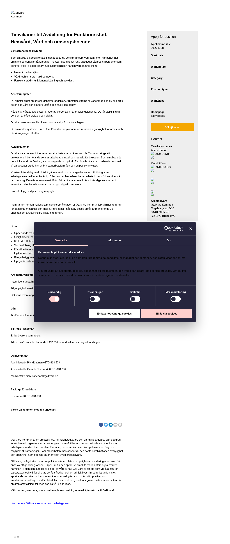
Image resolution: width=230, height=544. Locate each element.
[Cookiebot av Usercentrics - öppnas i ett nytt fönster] (167, 228)
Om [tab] (169, 240)
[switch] (95, 299)
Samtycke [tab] (61, 240)
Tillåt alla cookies (166, 313)
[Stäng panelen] (190, 228)
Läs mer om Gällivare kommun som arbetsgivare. (40, 503)
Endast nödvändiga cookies (114, 313)
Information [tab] (115, 240)
